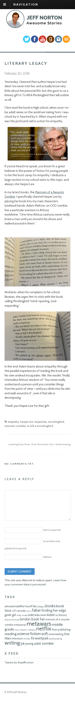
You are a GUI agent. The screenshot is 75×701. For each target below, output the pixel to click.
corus (28, 611)
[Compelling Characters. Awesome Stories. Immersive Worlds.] (35, 27)
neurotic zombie (15, 426)
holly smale (22, 615)
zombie (48, 643)
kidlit (31, 615)
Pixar (54, 629)
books (50, 605)
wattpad (41, 638)
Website (47, 557)
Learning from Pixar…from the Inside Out (31, 444)
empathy (13, 422)
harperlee (40, 422)
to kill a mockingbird (40, 426)
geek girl (10, 615)
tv (32, 637)
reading (11, 633)
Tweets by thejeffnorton (19, 662)
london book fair (32, 619)
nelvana (32, 629)
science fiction (29, 633)
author (20, 606)
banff (29, 606)
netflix (43, 628)
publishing (64, 629)
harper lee (26, 422)
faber (36, 610)
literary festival (12, 619)
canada (21, 610)
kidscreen (40, 615)
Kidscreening (63, 444)
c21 (14, 610)
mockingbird (56, 422)
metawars (39, 623)
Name (52, 530)
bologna (41, 606)
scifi (44, 633)
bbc (35, 606)
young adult (33, 643)
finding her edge (53, 610)
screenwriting (55, 634)
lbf (56, 615)
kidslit (51, 615)
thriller (26, 638)
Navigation (25, 4)
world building (55, 638)
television (17, 638)
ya (22, 643)
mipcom (23, 629)
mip (16, 629)
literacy (63, 615)
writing (12, 643)
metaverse (20, 624)
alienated (10, 606)
